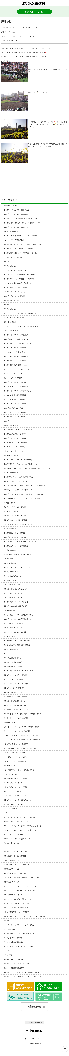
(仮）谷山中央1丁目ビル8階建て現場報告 (17, 645)
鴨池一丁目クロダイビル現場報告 (14, 399)
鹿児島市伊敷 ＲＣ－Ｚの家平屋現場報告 (17, 619)
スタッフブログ (9, 200)
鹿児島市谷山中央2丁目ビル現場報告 (15, 287)
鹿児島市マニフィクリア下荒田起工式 (16, 227)
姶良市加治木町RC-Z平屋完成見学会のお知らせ (19, 933)
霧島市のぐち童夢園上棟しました (14, 692)
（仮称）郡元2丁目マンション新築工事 (16, 787)
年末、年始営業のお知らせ (12, 658)
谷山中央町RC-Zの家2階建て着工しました (17, 554)
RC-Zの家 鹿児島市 (10, 774)
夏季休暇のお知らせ (10, 205)
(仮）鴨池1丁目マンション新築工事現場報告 (18, 731)
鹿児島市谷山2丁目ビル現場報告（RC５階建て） (19, 279)
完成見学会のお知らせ (11, 455)
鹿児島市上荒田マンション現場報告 (15, 417)
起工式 (6, 847)
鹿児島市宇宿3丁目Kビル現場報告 (15, 296)
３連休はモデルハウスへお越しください (16, 821)
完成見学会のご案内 (10, 610)
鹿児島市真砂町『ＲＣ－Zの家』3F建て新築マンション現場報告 (24, 485)
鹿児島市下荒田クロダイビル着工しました (17, 391)
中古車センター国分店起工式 (13, 300)
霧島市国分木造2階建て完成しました (15, 589)
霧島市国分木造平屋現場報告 (13, 666)
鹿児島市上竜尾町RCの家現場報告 (15, 434)
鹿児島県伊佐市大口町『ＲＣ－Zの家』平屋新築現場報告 (22, 498)
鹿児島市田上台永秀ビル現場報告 (14, 533)
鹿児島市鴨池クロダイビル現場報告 (15, 412)
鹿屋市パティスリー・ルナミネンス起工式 (17, 567)
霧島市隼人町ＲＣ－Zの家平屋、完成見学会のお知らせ (21, 972)
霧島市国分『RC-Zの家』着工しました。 (17, 709)
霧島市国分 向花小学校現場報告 (14, 688)
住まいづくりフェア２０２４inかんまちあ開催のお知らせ (22, 313)
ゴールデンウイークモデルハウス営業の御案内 (19, 925)
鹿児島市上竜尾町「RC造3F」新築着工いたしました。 (21, 481)
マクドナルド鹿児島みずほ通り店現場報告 (17, 283)
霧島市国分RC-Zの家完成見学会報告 (15, 606)
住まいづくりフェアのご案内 (13, 373)
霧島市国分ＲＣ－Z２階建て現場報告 (15, 778)
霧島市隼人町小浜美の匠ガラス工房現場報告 (18, 490)
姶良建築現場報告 (9, 559)
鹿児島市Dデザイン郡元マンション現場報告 (18, 429)
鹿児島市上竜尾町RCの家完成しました (16, 408)
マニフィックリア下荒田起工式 (14, 240)
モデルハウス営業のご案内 (12, 584)
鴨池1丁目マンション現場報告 (13, 623)
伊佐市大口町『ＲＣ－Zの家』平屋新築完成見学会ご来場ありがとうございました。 (31, 468)
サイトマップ (41, 1039)
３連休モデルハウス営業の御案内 (14, 959)
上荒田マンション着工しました (14, 451)
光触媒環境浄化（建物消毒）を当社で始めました (19, 524)
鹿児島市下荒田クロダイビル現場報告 (16, 335)
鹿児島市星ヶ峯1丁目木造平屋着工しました (18, 343)
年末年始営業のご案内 (11, 266)
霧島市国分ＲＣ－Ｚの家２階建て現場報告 (17, 800)
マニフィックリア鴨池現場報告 (14, 317)
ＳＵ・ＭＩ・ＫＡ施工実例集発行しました (17, 908)
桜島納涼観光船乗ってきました (14, 860)
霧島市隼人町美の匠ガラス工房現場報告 (16, 516)
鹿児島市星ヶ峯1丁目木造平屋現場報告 (16, 339)
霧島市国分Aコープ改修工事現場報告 (16, 520)
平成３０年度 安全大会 (11, 843)
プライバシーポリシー (30, 1039)
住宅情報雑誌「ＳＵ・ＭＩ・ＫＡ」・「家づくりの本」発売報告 (24, 916)
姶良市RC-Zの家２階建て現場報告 (15, 753)
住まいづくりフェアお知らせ (13, 791)
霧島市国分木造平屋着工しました (14, 701)
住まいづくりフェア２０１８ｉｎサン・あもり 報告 (21, 886)
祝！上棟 (6, 951)
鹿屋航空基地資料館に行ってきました (16, 873)
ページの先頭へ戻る (35, 1022)
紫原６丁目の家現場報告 (11, 572)
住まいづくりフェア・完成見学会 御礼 (16, 964)
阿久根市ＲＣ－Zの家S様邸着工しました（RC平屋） (21, 218)
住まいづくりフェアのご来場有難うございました (19, 369)
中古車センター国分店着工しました (15, 292)
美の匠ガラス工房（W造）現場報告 (15, 507)
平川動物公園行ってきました (13, 783)
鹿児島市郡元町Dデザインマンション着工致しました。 (21, 464)
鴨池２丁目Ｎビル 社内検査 (13, 938)
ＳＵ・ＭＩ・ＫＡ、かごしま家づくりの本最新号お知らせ (22, 826)
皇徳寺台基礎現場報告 (11, 563)
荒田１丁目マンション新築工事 (14, 834)
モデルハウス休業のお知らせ (13, 597)
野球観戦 (6, 920)
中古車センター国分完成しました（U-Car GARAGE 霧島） (24, 244)
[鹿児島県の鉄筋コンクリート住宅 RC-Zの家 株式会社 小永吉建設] (34, 3)
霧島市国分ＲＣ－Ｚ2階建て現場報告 (15, 675)
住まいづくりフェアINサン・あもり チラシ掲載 (19, 890)
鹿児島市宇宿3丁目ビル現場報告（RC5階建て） (19, 249)
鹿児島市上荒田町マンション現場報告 (16, 361)
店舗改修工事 (8, 955)
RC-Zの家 (7, 813)
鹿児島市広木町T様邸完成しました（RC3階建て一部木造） (23, 223)
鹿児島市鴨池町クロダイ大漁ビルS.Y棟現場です (19, 477)
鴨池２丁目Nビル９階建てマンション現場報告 (18, 946)
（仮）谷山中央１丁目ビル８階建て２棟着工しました (21, 748)
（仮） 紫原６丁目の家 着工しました (16, 593)
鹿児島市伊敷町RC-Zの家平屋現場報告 (16, 602)
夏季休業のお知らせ (10, 580)
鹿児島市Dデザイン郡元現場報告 (14, 447)
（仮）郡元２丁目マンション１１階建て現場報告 (19, 817)
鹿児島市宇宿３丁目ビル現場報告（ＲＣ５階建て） (20, 274)
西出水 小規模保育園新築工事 (14, 942)
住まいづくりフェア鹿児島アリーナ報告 (16, 852)
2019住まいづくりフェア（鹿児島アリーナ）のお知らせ (22, 740)
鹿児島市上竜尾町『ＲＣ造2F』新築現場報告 (18, 460)
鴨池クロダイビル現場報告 (12, 576)
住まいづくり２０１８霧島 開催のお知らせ (18, 899)
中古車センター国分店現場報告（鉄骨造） (17, 270)
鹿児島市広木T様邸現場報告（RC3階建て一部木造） (21, 236)
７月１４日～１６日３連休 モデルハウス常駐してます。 (22, 877)
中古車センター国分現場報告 (13, 257)
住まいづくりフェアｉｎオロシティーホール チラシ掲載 (22, 977)
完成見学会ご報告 (9, 636)
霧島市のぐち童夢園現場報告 (13, 662)
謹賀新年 (6, 261)
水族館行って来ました (11, 231)
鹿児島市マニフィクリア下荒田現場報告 (16, 210)
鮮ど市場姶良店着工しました (13, 895)
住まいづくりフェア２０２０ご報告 (15, 632)
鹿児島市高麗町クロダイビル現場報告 (16, 537)
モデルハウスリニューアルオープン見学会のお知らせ (21, 326)
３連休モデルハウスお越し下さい (14, 804)
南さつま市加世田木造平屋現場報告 (15, 395)
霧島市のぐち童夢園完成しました (14, 628)
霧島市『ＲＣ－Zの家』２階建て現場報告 (17, 839)
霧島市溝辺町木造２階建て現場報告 (15, 856)
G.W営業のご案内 (9, 503)
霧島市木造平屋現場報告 (11, 649)
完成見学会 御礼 (9, 929)
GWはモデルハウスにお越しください (16, 757)
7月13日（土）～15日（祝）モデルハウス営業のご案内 (21, 727)
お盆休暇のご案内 (9, 722)
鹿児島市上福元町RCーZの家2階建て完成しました (20, 541)
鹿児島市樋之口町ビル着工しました (15, 365)
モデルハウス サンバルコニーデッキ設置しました (20, 830)
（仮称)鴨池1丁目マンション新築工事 (16, 744)
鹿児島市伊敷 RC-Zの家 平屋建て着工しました (20, 671)
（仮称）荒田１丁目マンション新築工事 (16, 796)
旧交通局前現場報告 (10, 550)
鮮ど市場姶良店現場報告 (11, 869)
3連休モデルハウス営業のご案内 (14, 352)
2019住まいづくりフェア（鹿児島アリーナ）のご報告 (21, 735)
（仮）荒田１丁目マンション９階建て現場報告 (19, 770)
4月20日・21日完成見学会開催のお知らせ (17, 761)
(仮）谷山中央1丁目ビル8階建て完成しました (18, 615)
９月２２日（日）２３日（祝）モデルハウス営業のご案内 (22, 714)
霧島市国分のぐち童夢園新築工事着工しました (19, 705)
